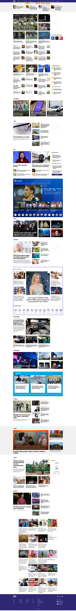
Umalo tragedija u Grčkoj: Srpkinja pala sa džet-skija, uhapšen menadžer (38, 387)
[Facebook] (52, 38)
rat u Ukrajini (32, 3)
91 (52, 86)
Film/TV (42, 418)
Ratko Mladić (27, 3)
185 (52, 77)
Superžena (21, 602)
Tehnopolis (32, 111)
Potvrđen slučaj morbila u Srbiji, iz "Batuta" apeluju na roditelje (29, 452)
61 (52, 92)
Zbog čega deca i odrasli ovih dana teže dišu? (55, 439)
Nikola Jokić (48, 183)
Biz (13, 601)
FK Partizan (42, 3)
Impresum (39, 600)
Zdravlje (51, 436)
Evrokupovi (16, 208)
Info (39, 18)
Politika (31, 5)
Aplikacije (39, 603)
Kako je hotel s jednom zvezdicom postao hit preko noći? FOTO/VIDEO (54, 387)
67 (52, 89)
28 (36, 84)
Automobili (27, 601)
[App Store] (60, 604)
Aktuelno (15, 364)
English (33, 601)
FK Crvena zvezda (38, 3)
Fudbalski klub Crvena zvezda (19, 183)
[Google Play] (60, 602)
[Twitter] (57, 38)
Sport (17, 14)
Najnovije (19, 1)
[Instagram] (61, 38)
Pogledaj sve (57, 174)
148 (52, 81)
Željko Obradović (33, 183)
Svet (18, 5)
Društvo (42, 123)
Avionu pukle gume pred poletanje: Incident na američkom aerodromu (21, 387)
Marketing (39, 599)
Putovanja (21, 600)
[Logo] (14, 1)
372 (36, 32)
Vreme (53, 460)
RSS (38, 604)
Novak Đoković (47, 3)
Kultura (21, 601)
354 (52, 72)
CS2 (13, 505)
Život (14, 602)
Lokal (14, 84)
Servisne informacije (41, 484)
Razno (14, 135)
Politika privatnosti (40, 602)
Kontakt (39, 605)
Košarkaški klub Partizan (41, 183)
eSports (27, 599)
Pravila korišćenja (40, 601)
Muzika (14, 413)
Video (33, 599)
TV (32, 600)
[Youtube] (62, 596)
